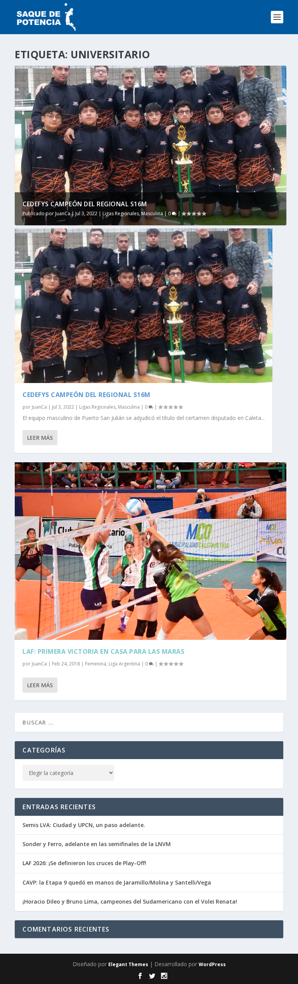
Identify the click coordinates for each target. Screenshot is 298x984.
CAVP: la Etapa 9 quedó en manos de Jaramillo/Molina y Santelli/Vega (117, 882)
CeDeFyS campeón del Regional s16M (85, 204)
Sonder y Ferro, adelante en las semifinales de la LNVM (97, 844)
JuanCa (62, 213)
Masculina (152, 213)
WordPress (212, 964)
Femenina (95, 663)
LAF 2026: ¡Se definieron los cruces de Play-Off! (84, 863)
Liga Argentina (124, 663)
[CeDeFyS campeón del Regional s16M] (143, 305)
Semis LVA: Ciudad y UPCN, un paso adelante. (84, 825)
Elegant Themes (128, 964)
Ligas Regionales (120, 213)
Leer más (40, 437)
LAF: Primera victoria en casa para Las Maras (103, 651)
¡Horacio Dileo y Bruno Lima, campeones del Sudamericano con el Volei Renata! (130, 901)
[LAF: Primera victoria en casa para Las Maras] (150, 550)
